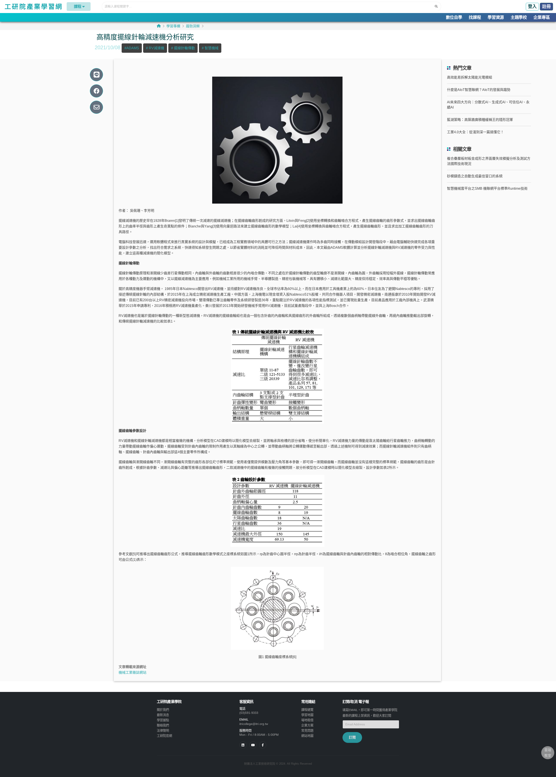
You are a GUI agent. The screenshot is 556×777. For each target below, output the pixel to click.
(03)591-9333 (248, 712)
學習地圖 (307, 715)
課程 (77, 6)
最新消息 (163, 715)
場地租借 (307, 720)
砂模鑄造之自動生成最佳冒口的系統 (475, 176)
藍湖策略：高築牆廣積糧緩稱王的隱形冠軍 (480, 120)
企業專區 (541, 17)
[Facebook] (262, 745)
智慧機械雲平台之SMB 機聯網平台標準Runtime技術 (487, 188)
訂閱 (352, 737)
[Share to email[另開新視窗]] (96, 107)
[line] (252, 745)
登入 (532, 6)
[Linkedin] (243, 745)
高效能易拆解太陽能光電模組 (469, 77)
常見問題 (307, 730)
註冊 (546, 6)
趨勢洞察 (193, 26)
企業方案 (307, 725)
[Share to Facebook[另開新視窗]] (96, 91)
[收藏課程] (96, 62)
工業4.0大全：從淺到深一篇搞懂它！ (475, 132)
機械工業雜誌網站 (132, 672)
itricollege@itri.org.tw (253, 724)
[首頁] (159, 26)
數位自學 (454, 17)
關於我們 (163, 709)
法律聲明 (163, 730)
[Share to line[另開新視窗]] (96, 74)
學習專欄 (173, 26)
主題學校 (519, 17)
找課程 (475, 17)
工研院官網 (164, 735)
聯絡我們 (163, 725)
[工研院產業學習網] (33, 6)
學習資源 (496, 17)
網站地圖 (307, 735)
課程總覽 (307, 709)
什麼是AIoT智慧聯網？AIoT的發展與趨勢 (478, 90)
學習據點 (163, 720)
